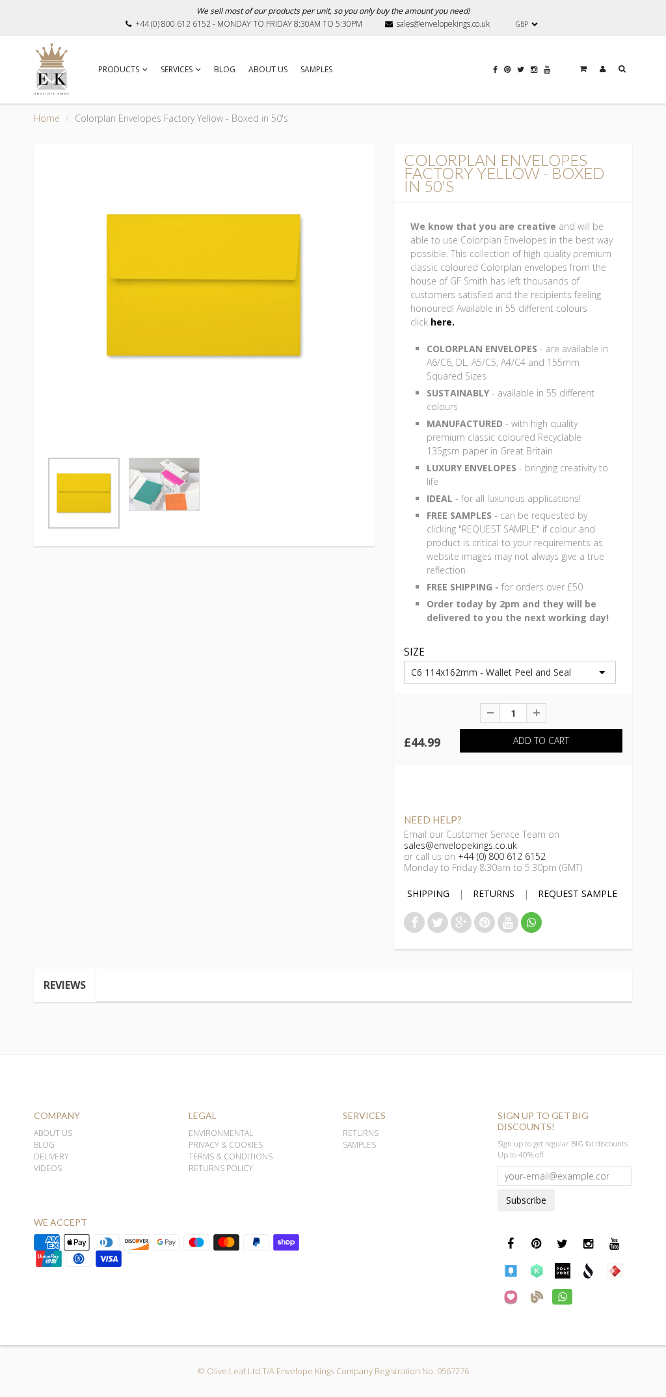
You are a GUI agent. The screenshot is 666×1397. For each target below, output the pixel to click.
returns (493, 893)
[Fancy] (511, 1270)
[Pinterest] (507, 76)
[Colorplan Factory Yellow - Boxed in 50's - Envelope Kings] (204, 285)
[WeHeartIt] (511, 1296)
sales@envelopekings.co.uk (443, 24)
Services (177, 69)
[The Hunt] (615, 1270)
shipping (428, 893)
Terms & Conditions (231, 1156)
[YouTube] (546, 76)
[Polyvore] (563, 1270)
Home (47, 118)
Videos (48, 1168)
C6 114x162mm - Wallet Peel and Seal (491, 672)
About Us (267, 69)
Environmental (221, 1133)
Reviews (65, 985)
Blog (224, 69)
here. (443, 322)
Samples (316, 69)
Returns (361, 1133)
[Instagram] (533, 76)
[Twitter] (520, 76)
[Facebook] (495, 76)
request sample (577, 893)
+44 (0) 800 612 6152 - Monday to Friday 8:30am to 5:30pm (248, 24)
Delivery (51, 1156)
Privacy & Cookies (226, 1144)
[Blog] (537, 1296)
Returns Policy (221, 1168)
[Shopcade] (589, 1270)
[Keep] (537, 1270)
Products (118, 69)
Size (414, 652)
